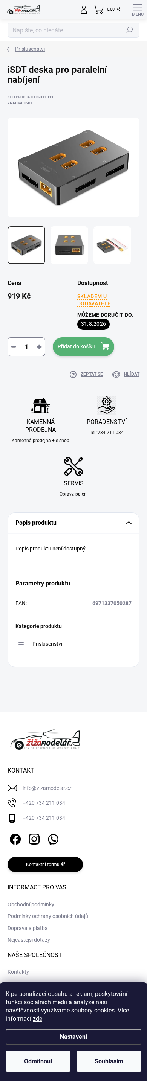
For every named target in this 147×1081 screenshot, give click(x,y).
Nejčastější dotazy (29, 940)
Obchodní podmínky (31, 904)
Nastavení (73, 1036)
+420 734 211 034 (44, 803)
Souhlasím (109, 1061)
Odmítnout (38, 1061)
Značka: (20, 103)
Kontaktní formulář (45, 864)
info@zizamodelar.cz (47, 788)
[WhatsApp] (51, 837)
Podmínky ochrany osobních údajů (48, 916)
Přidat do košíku (76, 346)
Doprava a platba (28, 928)
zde (37, 1018)
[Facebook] (14, 837)
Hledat (129, 30)
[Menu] (137, 9)
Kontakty (18, 972)
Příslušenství (47, 644)
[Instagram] (33, 837)
